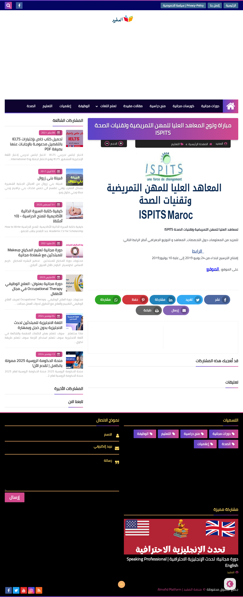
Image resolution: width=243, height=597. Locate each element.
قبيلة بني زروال (50, 177)
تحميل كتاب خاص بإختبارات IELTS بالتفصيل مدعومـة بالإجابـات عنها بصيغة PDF (36, 143)
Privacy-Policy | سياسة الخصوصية (183, 5)
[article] (128, 337)
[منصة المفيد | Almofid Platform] (121, 19)
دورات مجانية (210, 106)
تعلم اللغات (108, 106)
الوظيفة (84, 106)
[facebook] (19, 5)
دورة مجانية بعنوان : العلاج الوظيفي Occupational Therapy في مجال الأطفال (33, 288)
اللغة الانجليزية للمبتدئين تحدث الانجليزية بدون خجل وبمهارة (38, 325)
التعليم (47, 106)
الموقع (213, 269)
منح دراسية (158, 106)
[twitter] (16, 590)
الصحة (31, 106)
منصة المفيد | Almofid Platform (180, 589)
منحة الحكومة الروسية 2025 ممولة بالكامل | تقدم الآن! (33, 363)
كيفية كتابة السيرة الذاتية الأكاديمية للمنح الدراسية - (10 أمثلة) (38, 215)
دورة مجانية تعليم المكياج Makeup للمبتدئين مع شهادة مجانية (35, 252)
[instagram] (31, 590)
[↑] (121, 584)
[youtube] (23, 590)
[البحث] (8, 5)
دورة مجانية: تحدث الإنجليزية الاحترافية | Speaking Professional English (182, 562)
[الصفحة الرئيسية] (230, 106)
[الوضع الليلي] (230, 584)
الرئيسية (231, 5)
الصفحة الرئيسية (198, 144)
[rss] (39, 590)
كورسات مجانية (183, 106)
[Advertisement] (121, 61)
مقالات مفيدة (133, 106)
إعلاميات (65, 106)
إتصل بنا (215, 5)
